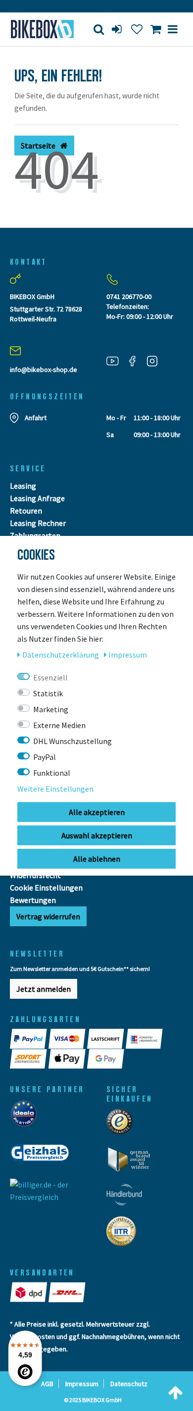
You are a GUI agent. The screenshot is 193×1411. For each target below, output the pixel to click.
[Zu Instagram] (156, 360)
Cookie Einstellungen (46, 887)
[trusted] (122, 1125)
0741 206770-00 (128, 296)
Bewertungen (33, 900)
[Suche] (99, 29)
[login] (118, 29)
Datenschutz (128, 1383)
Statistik (48, 693)
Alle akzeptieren (97, 812)
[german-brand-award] (132, 1162)
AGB (47, 1383)
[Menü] (173, 29)
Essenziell (50, 677)
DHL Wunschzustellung (72, 741)
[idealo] (26, 1116)
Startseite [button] (39, 145)
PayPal (44, 757)
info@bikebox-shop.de (43, 369)
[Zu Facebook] (136, 360)
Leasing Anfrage (37, 498)
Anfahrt (36, 417)
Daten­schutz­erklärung (61, 655)
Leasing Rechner (38, 523)
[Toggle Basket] (155, 29)
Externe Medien (59, 725)
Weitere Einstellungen (55, 789)
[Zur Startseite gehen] (40, 29)
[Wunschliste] (136, 29)
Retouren (26, 511)
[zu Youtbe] (116, 360)
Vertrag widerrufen (48, 916)
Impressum (81, 1383)
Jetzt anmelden (43, 989)
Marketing (50, 709)
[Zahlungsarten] (29, 1038)
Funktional (51, 773)
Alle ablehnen (96, 859)
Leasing (23, 486)
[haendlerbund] (127, 1197)
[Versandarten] (29, 1292)
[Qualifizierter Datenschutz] (124, 1234)
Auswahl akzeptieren (96, 835)
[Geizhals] (42, 1156)
